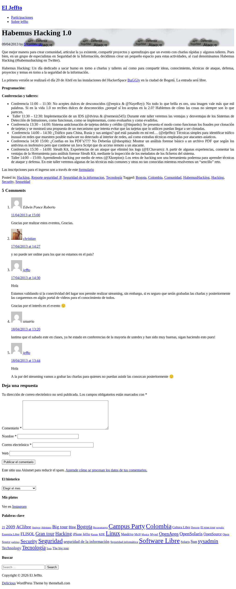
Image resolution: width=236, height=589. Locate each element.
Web (5, 453)
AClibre (23, 526)
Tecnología (114, 177)
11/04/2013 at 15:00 (25, 215)
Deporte (195, 527)
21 (3, 527)
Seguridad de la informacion (83, 177)
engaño (220, 527)
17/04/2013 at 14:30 (25, 278)
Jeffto (86, 534)
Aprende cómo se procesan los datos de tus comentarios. (106, 470)
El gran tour (208, 527)
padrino (15, 542)
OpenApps (169, 533)
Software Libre (159, 540)
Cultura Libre (181, 527)
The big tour (61, 548)
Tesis (49, 548)
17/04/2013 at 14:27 (25, 246)
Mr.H (137, 534)
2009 (10, 526)
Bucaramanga (100, 527)
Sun (194, 541)
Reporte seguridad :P (46, 177)
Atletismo (46, 527)
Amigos (36, 527)
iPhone (77, 534)
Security (8, 182)
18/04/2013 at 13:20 (25, 329)
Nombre (9, 436)
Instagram (19, 507)
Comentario (12, 428)
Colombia (155, 177)
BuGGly (133, 80)
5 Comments (33, 44)
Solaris (185, 542)
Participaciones (22, 17)
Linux (113, 533)
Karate (94, 534)
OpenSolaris (191, 533)
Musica (145, 534)
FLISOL (28, 534)
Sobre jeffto (19, 22)
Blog (72, 527)
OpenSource (213, 534)
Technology (11, 548)
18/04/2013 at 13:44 (25, 361)
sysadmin (208, 541)
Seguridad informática (124, 542)
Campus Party (127, 526)
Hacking (23, 177)
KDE (102, 534)
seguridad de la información (86, 541)
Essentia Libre (11, 534)
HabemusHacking (196, 177)
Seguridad (22, 182)
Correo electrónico (17, 445)
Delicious (9, 583)
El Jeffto (12, 8)
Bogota (141, 177)
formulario (86, 170)
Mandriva (127, 534)
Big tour (60, 526)
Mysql (154, 534)
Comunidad (172, 177)
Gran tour (44, 533)
